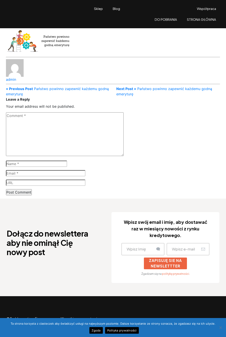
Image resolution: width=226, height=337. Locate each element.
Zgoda (96, 330)
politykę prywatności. (176, 273)
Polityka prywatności (122, 330)
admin (11, 79)
